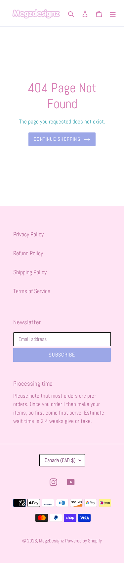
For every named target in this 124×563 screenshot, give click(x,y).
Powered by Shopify (83, 540)
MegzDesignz (51, 540)
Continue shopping (57, 139)
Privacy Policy (28, 234)
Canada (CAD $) (60, 460)
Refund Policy (28, 253)
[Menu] (113, 13)
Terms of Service (31, 291)
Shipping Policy (30, 272)
